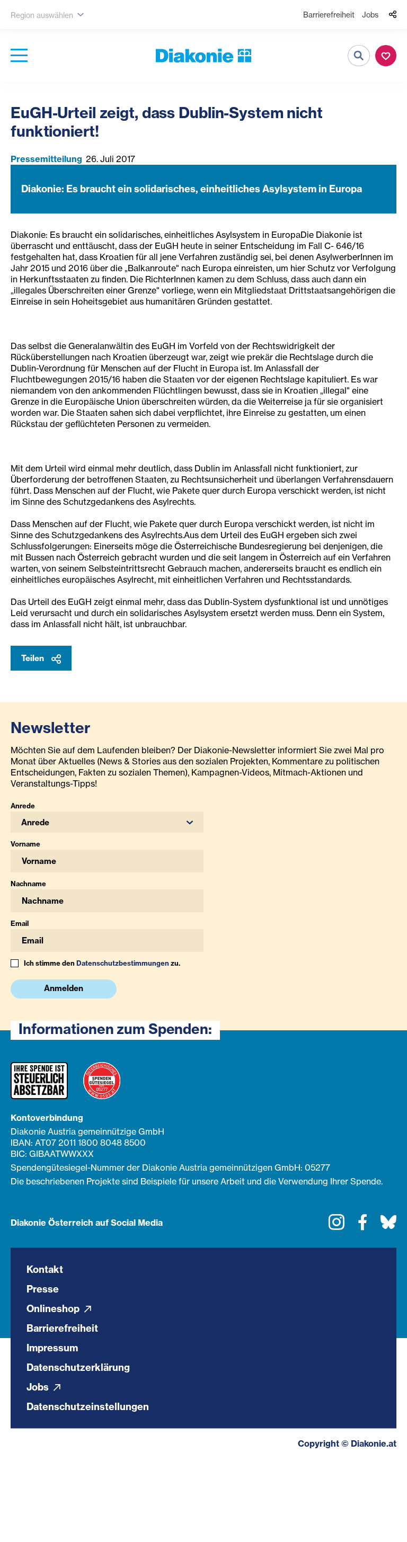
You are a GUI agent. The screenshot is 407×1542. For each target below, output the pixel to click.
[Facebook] (362, 1225)
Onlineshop (54, 1308)
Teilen (33, 658)
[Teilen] (392, 15)
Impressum (52, 1347)
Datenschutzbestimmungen (122, 963)
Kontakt (44, 1269)
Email (20, 923)
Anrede (23, 805)
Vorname (25, 844)
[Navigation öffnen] (19, 56)
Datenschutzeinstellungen (87, 1406)
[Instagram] (336, 1225)
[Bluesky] (388, 1225)
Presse (42, 1288)
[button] (107, 822)
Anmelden (63, 988)
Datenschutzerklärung (78, 1367)
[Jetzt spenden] (385, 55)
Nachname (28, 883)
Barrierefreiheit (329, 14)
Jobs (370, 14)
